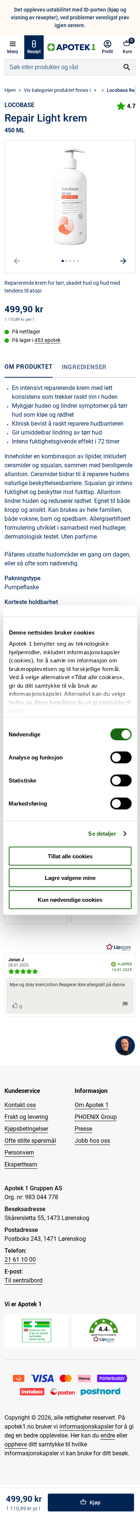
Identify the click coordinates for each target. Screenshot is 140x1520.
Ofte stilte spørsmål (30, 1140)
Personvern (19, 1152)
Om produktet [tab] (28, 366)
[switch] (120, 757)
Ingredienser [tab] (84, 367)
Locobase (19, 105)
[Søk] (127, 67)
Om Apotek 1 (92, 1104)
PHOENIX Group (96, 1116)
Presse (83, 1128)
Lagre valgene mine (70, 878)
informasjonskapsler (86, 1426)
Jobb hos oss (92, 1140)
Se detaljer (102, 833)
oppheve (15, 1444)
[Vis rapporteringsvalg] (125, 1004)
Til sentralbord (23, 1280)
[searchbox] (62, 67)
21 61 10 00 (20, 1259)
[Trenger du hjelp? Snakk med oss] (125, 1045)
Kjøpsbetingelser (26, 1128)
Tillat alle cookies (70, 856)
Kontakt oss (20, 1104)
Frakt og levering (26, 1116)
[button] (103, 1330)
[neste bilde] (123, 261)
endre (107, 1435)
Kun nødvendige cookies (70, 899)
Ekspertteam (20, 1164)
